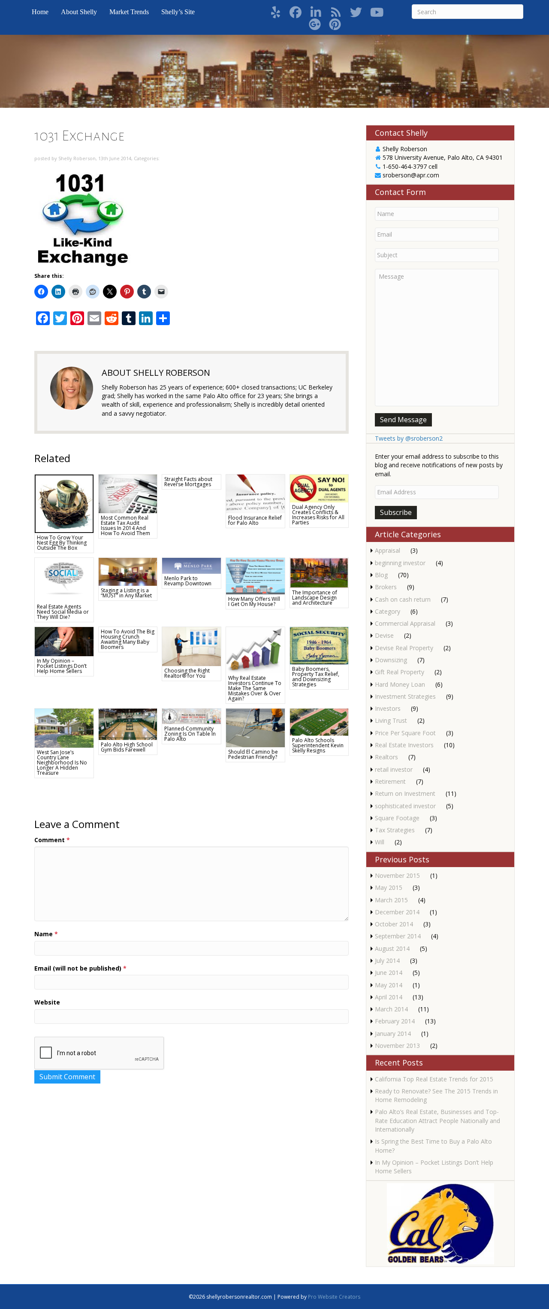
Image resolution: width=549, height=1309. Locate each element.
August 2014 (392, 948)
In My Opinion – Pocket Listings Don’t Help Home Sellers (62, 666)
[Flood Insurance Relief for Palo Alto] (255, 493)
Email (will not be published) (80, 968)
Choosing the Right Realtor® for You (187, 673)
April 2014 (388, 997)
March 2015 (391, 900)
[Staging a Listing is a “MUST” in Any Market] (128, 571)
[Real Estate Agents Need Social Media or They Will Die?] (64, 579)
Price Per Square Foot (405, 733)
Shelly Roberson (77, 158)
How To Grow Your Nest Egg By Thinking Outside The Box (62, 542)
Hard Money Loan (400, 684)
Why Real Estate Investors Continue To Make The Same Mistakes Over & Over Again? (254, 688)
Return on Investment (405, 793)
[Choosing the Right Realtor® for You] (191, 646)
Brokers (386, 587)
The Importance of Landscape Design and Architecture (314, 597)
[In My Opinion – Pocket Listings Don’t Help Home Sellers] (64, 641)
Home (40, 11)
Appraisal (387, 550)
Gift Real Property (399, 672)
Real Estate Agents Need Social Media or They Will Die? (63, 612)
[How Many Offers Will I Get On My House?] (255, 575)
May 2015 (388, 887)
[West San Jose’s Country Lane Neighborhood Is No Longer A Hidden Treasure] (64, 727)
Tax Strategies (395, 830)
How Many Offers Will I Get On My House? (254, 601)
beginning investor (400, 563)
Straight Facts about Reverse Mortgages (188, 481)
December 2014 (397, 912)
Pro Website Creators (334, 1296)
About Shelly (79, 11)
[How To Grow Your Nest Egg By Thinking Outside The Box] (64, 503)
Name (46, 934)
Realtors (386, 757)
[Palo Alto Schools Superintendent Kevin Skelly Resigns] (319, 721)
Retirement (390, 781)
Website (47, 1002)
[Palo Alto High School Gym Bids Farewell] (128, 723)
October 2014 (394, 924)
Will (379, 842)
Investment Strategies (405, 696)
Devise (384, 635)
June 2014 (388, 972)
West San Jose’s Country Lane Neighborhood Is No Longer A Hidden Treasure (62, 762)
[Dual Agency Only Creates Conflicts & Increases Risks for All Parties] (319, 488)
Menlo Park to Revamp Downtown (187, 581)
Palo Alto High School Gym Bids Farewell (127, 747)
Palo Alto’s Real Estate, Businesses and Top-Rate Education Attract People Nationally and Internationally (437, 1120)
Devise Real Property (404, 648)
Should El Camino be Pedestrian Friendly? (253, 754)
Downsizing (391, 660)
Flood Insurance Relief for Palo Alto (255, 520)
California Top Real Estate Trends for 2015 (434, 1079)
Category (387, 611)
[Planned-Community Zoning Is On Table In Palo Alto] (191, 716)
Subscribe (396, 512)
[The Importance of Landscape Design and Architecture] (319, 572)
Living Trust (391, 720)
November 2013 (397, 1045)
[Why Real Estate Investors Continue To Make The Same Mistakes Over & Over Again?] (255, 649)
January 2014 (393, 1033)
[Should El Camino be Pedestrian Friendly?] (255, 727)
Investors (388, 708)
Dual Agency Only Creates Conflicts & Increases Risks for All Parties (318, 514)
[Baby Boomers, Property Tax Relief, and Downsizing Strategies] (319, 645)
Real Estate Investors (404, 745)
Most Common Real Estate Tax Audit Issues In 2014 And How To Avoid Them (125, 525)
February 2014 (395, 1021)
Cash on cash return (403, 599)
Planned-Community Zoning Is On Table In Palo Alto (190, 734)
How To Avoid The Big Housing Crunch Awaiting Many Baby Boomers (127, 639)
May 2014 (388, 985)
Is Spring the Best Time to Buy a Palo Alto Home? (433, 1145)
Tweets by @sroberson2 (409, 438)
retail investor (394, 769)
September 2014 (398, 936)
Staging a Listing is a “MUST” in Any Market (126, 593)
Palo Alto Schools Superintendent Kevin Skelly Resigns (318, 745)
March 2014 (391, 1009)
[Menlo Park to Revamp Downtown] (191, 565)
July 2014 (387, 960)
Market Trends (129, 11)
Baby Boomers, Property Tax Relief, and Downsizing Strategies (315, 676)
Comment (52, 840)
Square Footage (397, 818)
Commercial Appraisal (405, 623)
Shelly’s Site (178, 11)
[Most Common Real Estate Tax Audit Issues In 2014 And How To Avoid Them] (128, 493)
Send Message (403, 419)
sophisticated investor (405, 806)
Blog (381, 575)
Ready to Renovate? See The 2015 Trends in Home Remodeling (436, 1095)
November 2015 (397, 875)
